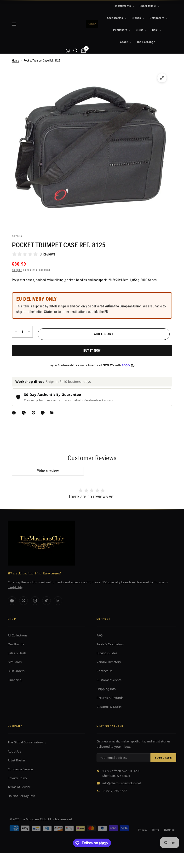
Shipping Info (106, 689)
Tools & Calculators (110, 644)
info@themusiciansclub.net (121, 783)
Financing (15, 680)
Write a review (48, 471)
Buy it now (92, 350)
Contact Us (104, 671)
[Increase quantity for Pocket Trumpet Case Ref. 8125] (29, 331)
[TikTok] (46, 600)
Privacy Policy (17, 778)
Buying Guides (107, 653)
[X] (25, 413)
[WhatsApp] (43, 413)
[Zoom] (162, 77)
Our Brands (16, 644)
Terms (155, 829)
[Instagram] (35, 600)
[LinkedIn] (58, 600)
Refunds (169, 829)
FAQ (100, 635)
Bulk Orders (16, 671)
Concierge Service (20, 769)
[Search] (76, 51)
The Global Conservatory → (27, 742)
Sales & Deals (17, 653)
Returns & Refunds (110, 698)
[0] (83, 51)
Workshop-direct (29, 381)
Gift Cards (15, 662)
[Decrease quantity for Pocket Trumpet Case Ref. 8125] (15, 331)
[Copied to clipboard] (53, 413)
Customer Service (109, 680)
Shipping (17, 270)
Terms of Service (19, 787)
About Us (14, 751)
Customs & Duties (109, 706)
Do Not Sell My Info (21, 796)
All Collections (17, 635)
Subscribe (163, 757)
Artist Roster (16, 760)
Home (15, 60)
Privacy (142, 829)
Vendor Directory (109, 662)
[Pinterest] (34, 413)
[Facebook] (15, 413)
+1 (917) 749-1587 (114, 791)
